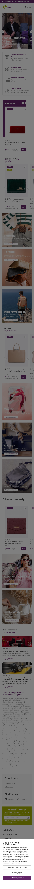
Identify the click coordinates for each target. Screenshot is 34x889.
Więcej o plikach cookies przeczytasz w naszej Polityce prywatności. (15, 862)
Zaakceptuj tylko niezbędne (17, 867)
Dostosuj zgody (17, 873)
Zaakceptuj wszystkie (17, 878)
